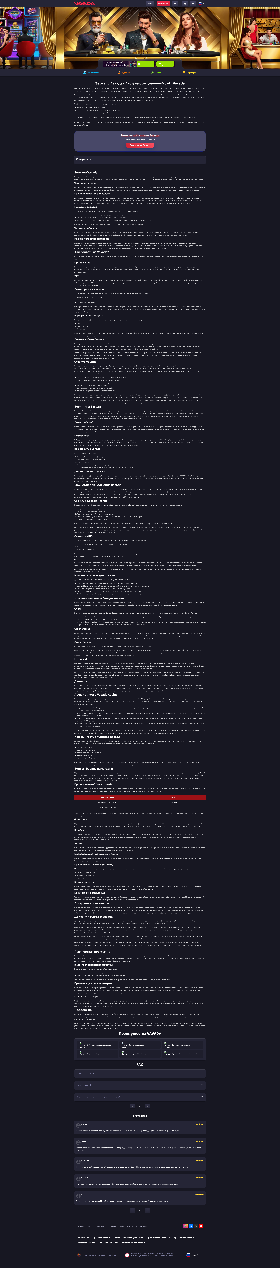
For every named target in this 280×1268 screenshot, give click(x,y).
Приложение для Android (133, 1242)
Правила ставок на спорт (158, 1238)
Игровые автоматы (128, 1226)
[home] (84, 3)
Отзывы (143, 1226)
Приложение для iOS (108, 1242)
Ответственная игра (86, 1242)
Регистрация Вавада (140, 145)
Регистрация (101, 1226)
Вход (90, 1226)
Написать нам (83, 1238)
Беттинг (113, 1226)
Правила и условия (101, 1238)
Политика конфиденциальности (128, 1238)
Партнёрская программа (184, 1238)
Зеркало (80, 1226)
